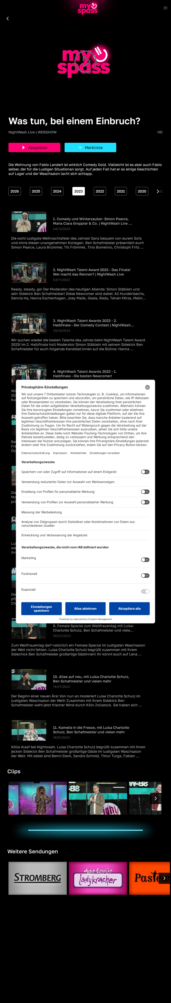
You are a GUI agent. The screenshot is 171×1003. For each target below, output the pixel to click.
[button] (7, 19)
